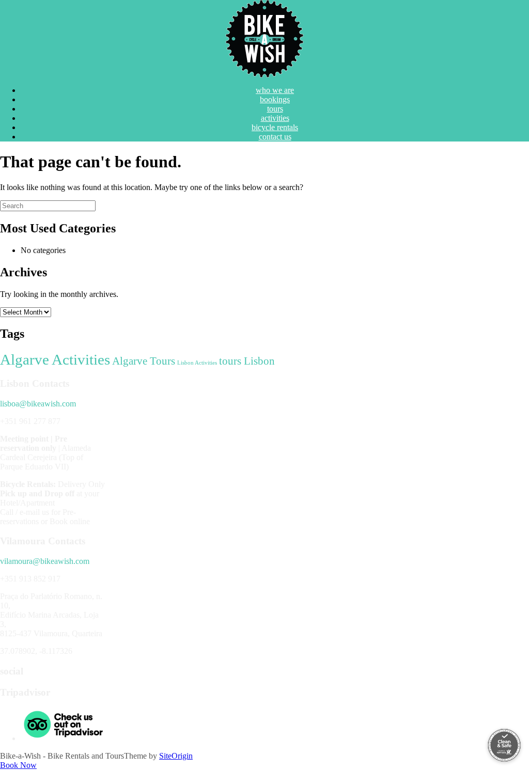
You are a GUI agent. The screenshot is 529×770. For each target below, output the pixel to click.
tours (275, 108)
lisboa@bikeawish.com (38, 403)
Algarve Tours (143, 361)
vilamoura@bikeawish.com (44, 561)
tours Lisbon (247, 361)
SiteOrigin (176, 755)
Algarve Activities (55, 359)
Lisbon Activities (197, 363)
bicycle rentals (275, 127)
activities (275, 118)
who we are (275, 90)
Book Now (18, 765)
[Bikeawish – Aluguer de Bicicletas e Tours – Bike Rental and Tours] (264, 38)
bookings (275, 99)
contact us (275, 136)
